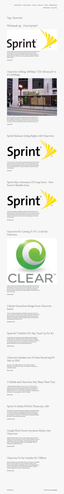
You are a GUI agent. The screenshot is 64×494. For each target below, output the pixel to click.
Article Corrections (27, 5)
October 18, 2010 (10, 294)
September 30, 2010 (11, 321)
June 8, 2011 (9, 170)
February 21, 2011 (10, 219)
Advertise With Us (18, 5)
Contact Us (34, 5)
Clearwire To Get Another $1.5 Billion (26, 457)
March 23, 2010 (10, 370)
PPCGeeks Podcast (53, 5)
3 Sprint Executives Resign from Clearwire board (29, 307)
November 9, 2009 (10, 446)
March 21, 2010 (10, 394)
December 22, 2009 (11, 418)
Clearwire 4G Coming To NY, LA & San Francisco (27, 233)
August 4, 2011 (9, 60)
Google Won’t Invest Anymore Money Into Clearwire (29, 432)
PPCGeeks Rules (46, 7)
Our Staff (46, 5)
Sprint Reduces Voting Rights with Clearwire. (30, 135)
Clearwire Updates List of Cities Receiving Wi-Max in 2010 (31, 359)
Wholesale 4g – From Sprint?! (22, 25)
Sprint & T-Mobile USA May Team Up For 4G (30, 333)
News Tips (40, 5)
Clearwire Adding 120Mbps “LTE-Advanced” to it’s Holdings (31, 73)
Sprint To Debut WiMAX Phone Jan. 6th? (28, 406)
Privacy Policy (54, 7)
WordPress (54, 490)
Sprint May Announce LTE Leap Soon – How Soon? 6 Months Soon (30, 184)
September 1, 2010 (10, 345)
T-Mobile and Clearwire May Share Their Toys (31, 381)
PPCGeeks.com (10, 490)
